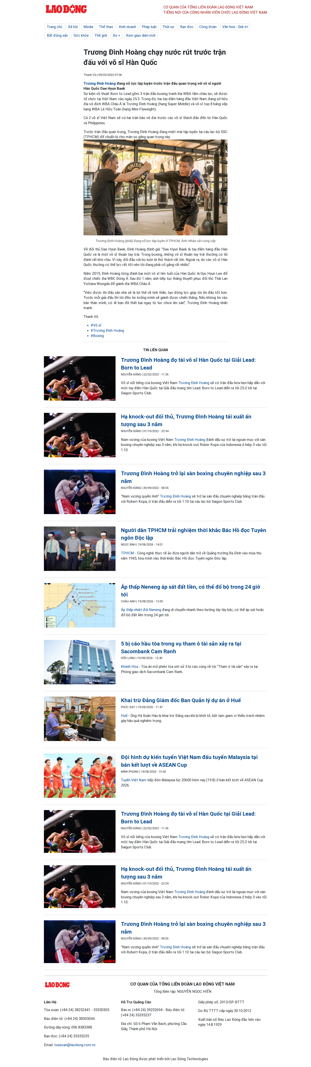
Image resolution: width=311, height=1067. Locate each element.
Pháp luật (149, 27)
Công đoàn (208, 27)
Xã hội (73, 27)
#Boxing (97, 336)
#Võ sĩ (96, 325)
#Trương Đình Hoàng (107, 330)
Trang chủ (54, 27)
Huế (124, 715)
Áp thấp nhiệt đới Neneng (141, 610)
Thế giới (100, 35)
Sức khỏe (81, 35)
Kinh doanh (127, 27)
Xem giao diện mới (140, 35)
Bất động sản (57, 35)
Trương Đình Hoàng (100, 83)
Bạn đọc (186, 27)
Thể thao (106, 27)
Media (88, 27)
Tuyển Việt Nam (133, 780)
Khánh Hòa (129, 666)
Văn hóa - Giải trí (235, 27)
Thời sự (168, 27)
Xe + (116, 35)
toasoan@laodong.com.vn (74, 1045)
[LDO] (80, 379)
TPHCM (127, 553)
